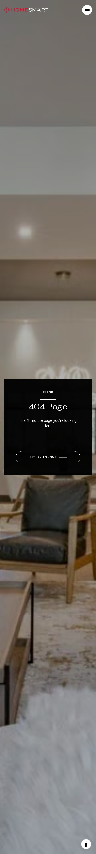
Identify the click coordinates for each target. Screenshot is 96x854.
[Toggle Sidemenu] (87, 10)
